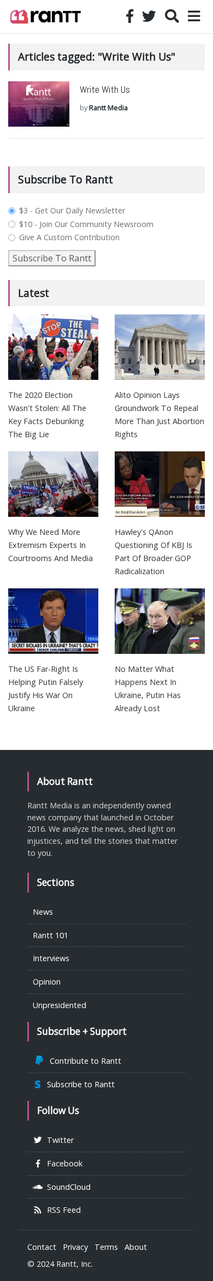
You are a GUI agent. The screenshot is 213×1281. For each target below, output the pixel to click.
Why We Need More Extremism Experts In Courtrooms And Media (50, 545)
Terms (106, 1247)
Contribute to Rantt (83, 1061)
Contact (41, 1247)
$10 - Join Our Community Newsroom (86, 224)
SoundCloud (67, 1187)
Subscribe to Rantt (79, 1084)
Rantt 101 (50, 935)
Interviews (51, 958)
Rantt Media (108, 107)
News (43, 912)
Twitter (58, 1140)
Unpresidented (59, 1005)
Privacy (75, 1247)
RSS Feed (62, 1210)
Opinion (47, 981)
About (136, 1247)
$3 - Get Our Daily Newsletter (72, 211)
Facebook (62, 1163)
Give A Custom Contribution (69, 237)
